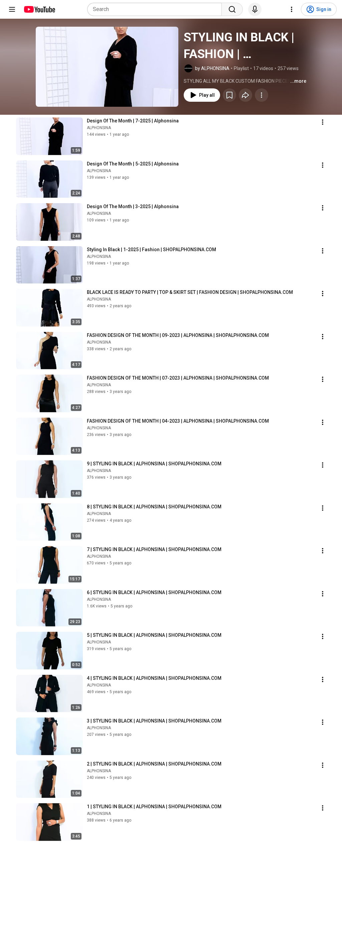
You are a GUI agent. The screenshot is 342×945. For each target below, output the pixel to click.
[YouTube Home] (39, 9)
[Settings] (292, 9)
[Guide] (12, 9)
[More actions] (261, 95)
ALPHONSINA (99, 127)
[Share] (245, 95)
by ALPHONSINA (212, 68)
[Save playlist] (229, 95)
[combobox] (156, 9)
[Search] (232, 9)
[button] (107, 67)
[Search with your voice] (255, 9)
